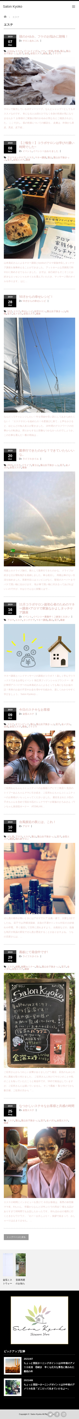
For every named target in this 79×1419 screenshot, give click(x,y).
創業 (17, 966)
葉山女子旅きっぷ (56, 311)
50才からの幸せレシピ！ (36, 296)
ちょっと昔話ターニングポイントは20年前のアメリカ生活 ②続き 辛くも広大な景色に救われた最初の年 (49, 1367)
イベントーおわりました (45, 151)
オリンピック (22, 724)
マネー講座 (40, 157)
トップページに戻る (16, 1237)
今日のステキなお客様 (34, 709)
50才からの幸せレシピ (34, 301)
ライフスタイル (31, 459)
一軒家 (49, 51)
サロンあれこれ (31, 40)
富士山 (35, 465)
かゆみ (10, 51)
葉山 (62, 51)
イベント (27, 151)
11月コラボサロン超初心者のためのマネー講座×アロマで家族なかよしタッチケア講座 (47, 608)
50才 (9, 311)
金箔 (27, 53)
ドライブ (26, 465)
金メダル (17, 313)
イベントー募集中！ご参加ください (51, 616)
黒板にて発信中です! (33, 952)
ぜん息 (10, 836)
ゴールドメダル (31, 51)
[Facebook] (57, 1414)
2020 (10, 465)
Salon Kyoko (36, 1414)
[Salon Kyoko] (12, 7)
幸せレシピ (27, 311)
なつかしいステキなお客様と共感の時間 (46, 1105)
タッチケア (29, 620)
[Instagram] (64, 1414)
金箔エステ (36, 53)
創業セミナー (28, 966)
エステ (18, 51)
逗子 (21, 53)
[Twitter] (50, 1414)
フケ (43, 51)
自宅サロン (40, 311)
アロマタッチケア (16, 157)
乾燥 (56, 51)
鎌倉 (45, 53)
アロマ (10, 620)
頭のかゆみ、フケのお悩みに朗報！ (43, 36)
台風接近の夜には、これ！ (37, 822)
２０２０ (56, 53)
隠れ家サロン (22, 839)
